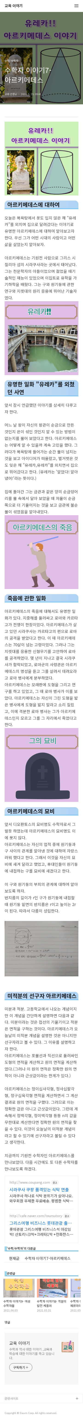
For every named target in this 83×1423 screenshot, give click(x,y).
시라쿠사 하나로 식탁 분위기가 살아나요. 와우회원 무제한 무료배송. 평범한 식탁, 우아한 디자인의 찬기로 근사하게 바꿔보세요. (41, 1198)
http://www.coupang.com (29, 1182)
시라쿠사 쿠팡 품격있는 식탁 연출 (39, 1189)
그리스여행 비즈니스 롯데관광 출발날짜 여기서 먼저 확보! (40, 1223)
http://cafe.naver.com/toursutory (35, 1216)
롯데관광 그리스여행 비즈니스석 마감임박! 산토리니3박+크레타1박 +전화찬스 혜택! (40, 1231)
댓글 (7, 1322)
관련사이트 (11, 1398)
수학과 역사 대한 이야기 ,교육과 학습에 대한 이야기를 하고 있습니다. (31, 1353)
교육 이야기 (14, 5)
